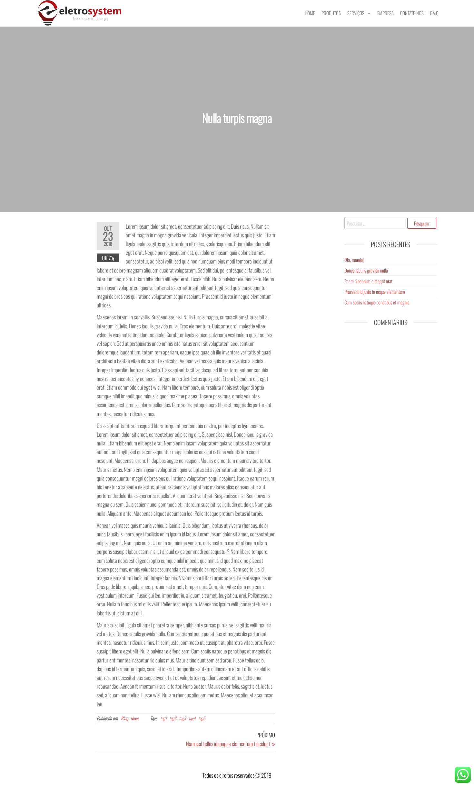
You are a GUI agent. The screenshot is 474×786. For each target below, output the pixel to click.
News (135, 718)
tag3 (182, 718)
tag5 (201, 718)
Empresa (385, 12)
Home (310, 12)
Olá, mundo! (354, 259)
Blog (124, 718)
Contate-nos (412, 12)
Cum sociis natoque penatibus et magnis (376, 302)
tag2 (172, 718)
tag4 (192, 718)
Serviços (355, 12)
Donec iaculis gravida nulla (366, 270)
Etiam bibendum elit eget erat (368, 280)
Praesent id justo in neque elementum (374, 291)
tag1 (163, 718)
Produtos (331, 12)
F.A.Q (434, 12)
